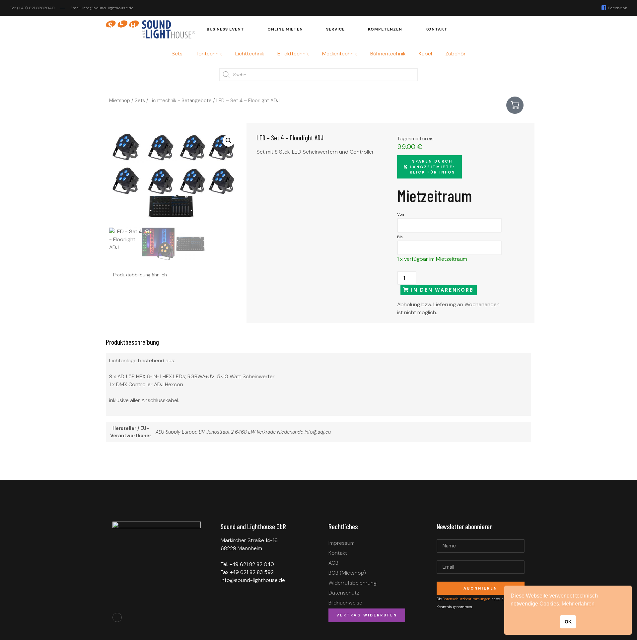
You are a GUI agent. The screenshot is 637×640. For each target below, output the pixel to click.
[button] (229, 141)
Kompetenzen (385, 29)
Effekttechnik (293, 53)
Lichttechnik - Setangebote (181, 100)
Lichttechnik (249, 53)
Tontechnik (209, 53)
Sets (177, 53)
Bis (400, 237)
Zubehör (455, 53)
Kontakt (436, 29)
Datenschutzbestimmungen (467, 599)
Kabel (425, 53)
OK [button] (568, 621)
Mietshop (119, 100)
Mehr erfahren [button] (578, 603)
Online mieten (285, 29)
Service (335, 29)
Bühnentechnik (387, 53)
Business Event (225, 29)
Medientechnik (339, 53)
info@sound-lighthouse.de (253, 580)
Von (400, 214)
